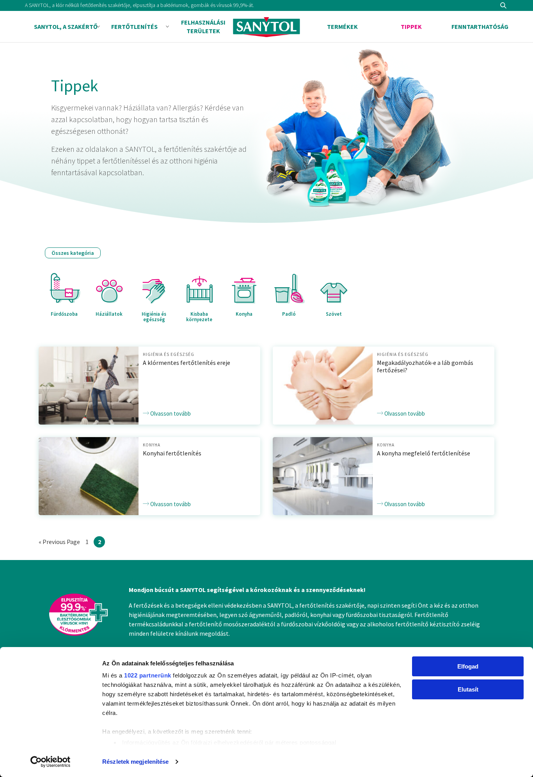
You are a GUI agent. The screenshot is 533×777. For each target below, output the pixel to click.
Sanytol (266, 27)
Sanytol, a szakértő (66, 26)
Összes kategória (73, 252)
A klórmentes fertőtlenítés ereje (186, 362)
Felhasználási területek (203, 26)
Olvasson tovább (170, 413)
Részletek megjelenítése (135, 761)
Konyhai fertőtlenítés (172, 453)
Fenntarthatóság (479, 26)
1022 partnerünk (147, 675)
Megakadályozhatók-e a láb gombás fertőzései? (425, 366)
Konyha (151, 445)
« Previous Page (59, 542)
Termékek (342, 26)
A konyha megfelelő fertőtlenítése (423, 453)
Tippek (411, 26)
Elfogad (467, 666)
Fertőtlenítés (134, 26)
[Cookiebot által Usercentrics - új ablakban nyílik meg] (50, 762)
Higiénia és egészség (168, 354)
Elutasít (468, 689)
